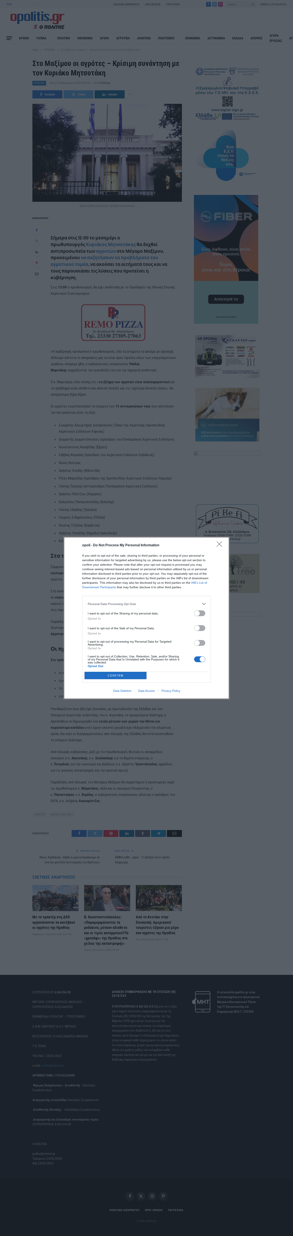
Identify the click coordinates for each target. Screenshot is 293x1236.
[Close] (221, 545)
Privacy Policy (171, 690)
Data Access (146, 690)
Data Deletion (122, 690)
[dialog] (146, 618)
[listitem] (146, 604)
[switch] (199, 613)
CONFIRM (116, 675)
